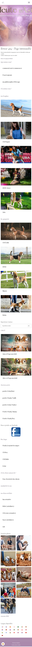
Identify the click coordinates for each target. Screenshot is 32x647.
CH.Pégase (6, 142)
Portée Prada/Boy (9, 419)
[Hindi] (2, 632)
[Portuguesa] (6, 629)
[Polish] (22, 629)
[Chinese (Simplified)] (26, 632)
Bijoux (5, 291)
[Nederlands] (2, 629)
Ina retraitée (7, 500)
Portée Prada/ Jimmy (10, 412)
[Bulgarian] (10, 632)
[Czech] (18, 632)
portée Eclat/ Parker (9, 405)
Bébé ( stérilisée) (8, 506)
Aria (4, 212)
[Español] (10, 626)
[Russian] (10, 629)
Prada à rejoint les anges (11, 446)
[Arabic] (18, 626)
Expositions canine (6, 325)
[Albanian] (2, 635)
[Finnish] (6, 632)
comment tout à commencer (12, 68)
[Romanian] (18, 629)
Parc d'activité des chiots (11, 479)
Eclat (4, 466)
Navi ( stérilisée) (8, 520)
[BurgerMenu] (29, 2)
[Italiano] (22, 626)
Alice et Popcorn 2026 (10, 378)
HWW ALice (7, 188)
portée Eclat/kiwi (8, 391)
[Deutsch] (26, 626)
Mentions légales (16, 642)
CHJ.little (6, 459)
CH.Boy (5, 453)
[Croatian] (22, 632)
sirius (4, 267)
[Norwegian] (26, 629)
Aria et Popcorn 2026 (10, 354)
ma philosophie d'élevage (11, 82)
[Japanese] (14, 626)
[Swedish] (14, 629)
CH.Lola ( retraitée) (9, 513)
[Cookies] (3, 644)
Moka (4, 315)
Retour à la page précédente (7, 58)
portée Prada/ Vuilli (9, 398)
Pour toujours (7, 75)
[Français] (2, 626)
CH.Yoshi (6, 243)
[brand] (3, 2)
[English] (6, 626)
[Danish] (14, 632)
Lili (4, 527)
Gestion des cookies (16, 645)
